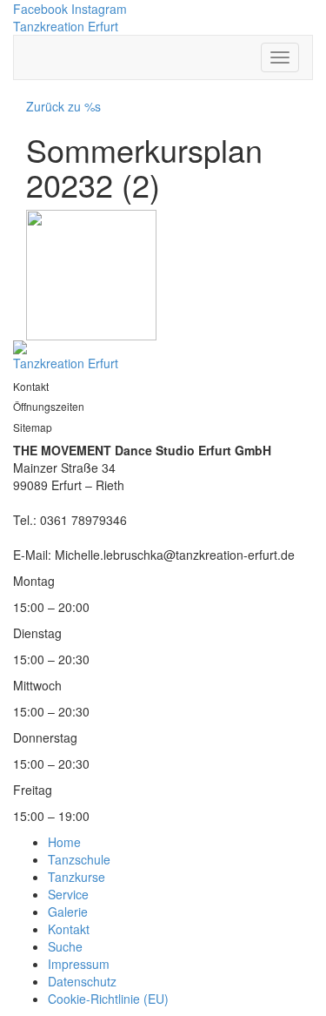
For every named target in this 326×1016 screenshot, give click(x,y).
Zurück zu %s (63, 106)
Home (64, 842)
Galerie (68, 911)
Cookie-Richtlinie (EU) (108, 998)
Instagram (99, 8)
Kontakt (69, 929)
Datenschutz (82, 981)
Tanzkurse (76, 876)
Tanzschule (79, 859)
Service (68, 894)
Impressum (79, 963)
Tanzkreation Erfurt (65, 26)
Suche (65, 946)
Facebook (40, 8)
